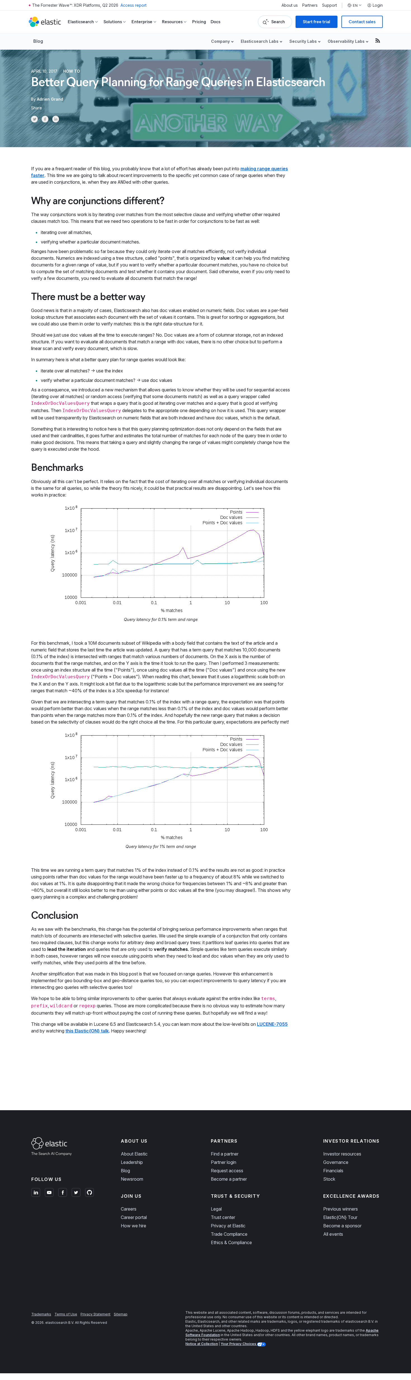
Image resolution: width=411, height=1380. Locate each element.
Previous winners (340, 1209)
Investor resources (342, 1154)
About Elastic (134, 1154)
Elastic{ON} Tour (340, 1217)
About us (290, 5)
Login (378, 5)
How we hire (133, 1225)
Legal (216, 1209)
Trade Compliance (229, 1234)
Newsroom (132, 1179)
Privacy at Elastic (228, 1225)
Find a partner (224, 1154)
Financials (333, 1170)
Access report (134, 5)
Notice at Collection (201, 1344)
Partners (310, 5)
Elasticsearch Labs (259, 41)
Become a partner (229, 1179)
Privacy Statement (95, 1314)
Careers (128, 1209)
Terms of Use (66, 1314)
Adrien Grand (50, 99)
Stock (329, 1179)
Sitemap (120, 1314)
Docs (215, 21)
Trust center (223, 1217)
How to (71, 71)
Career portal (134, 1217)
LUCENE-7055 (272, 1024)
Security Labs (303, 41)
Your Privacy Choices (239, 1344)
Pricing (199, 21)
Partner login (223, 1162)
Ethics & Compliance (231, 1242)
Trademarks (41, 1314)
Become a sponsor (342, 1225)
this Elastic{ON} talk (87, 1031)
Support (329, 5)
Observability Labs (346, 41)
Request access (227, 1170)
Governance (335, 1162)
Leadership (132, 1162)
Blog (38, 41)
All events (333, 1234)
